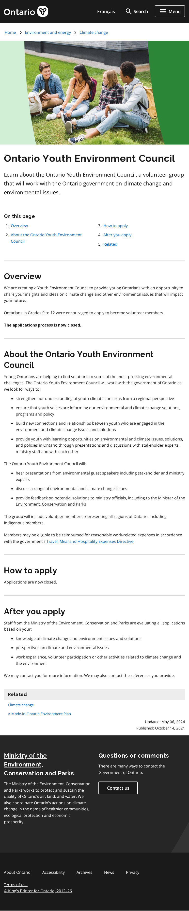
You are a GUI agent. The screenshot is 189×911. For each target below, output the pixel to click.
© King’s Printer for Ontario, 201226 (38, 890)
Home (10, 32)
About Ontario (17, 872)
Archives (84, 872)
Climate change (93, 32)
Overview (19, 225)
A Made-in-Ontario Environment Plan (39, 713)
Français (106, 11)
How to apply (115, 225)
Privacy (132, 872)
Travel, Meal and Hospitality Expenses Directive (90, 541)
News (109, 872)
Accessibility (53, 872)
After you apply (117, 234)
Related (110, 244)
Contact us (118, 788)
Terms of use (16, 884)
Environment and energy (48, 32)
